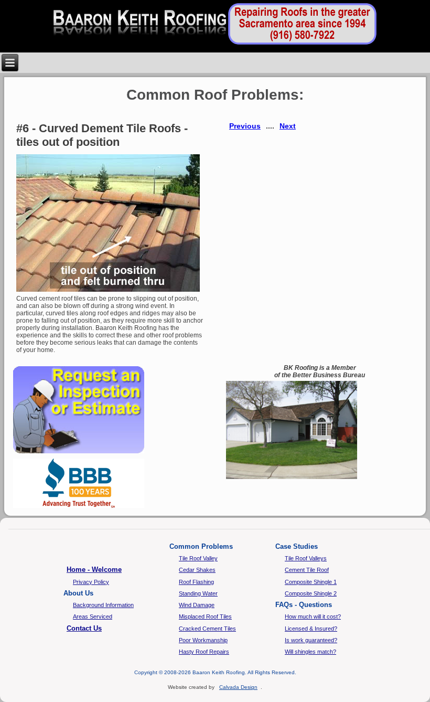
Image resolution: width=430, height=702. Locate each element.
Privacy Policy (91, 582)
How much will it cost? (313, 616)
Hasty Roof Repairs (204, 651)
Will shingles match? (310, 651)
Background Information (103, 605)
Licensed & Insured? (311, 628)
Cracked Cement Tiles (207, 628)
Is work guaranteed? (311, 640)
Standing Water (198, 593)
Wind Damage (196, 605)
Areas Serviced (92, 616)
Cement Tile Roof (307, 570)
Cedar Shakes (197, 570)
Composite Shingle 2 (311, 593)
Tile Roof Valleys (306, 558)
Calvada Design (238, 687)
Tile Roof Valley (198, 558)
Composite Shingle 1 (311, 582)
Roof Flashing (196, 582)
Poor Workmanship (203, 640)
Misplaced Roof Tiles (205, 616)
